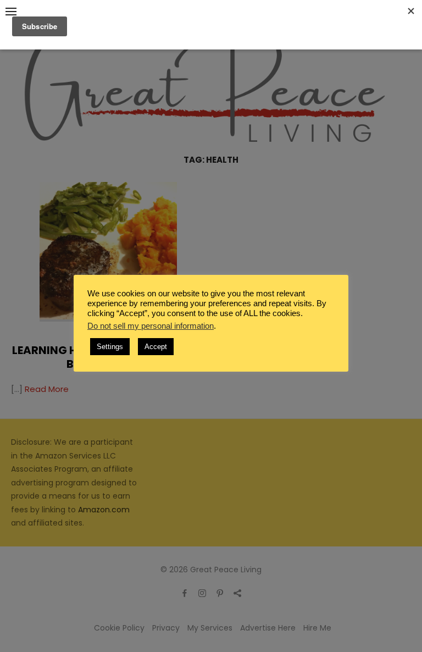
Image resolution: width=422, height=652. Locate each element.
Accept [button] (156, 346)
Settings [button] (110, 346)
